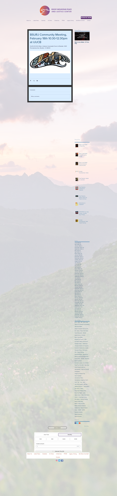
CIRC (85, 339)
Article (78, 330)
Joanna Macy (86, 386)
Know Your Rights (78, 392)
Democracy (85, 354)
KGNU (81, 388)
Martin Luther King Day (80, 403)
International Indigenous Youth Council (82, 380)
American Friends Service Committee (82, 328)
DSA (76, 352)
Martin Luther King (79, 401)
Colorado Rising (78, 350)
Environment (86, 363)
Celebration (85, 343)
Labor (84, 392)
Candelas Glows (78, 343)
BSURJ (84, 333)
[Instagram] (57, 461)
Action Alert (85, 322)
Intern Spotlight (78, 375)
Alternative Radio (78, 326)
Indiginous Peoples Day (80, 373)
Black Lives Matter (79, 337)
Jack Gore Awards (79, 384)
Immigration (77, 371)
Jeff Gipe (85, 384)
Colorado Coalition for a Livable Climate (82, 348)
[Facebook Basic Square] (75, 423)
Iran (78, 382)
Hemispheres (77, 369)
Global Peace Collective (80, 367)
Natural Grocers (78, 416)
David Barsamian (78, 354)
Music (76, 410)
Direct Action (77, 358)
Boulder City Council (79, 339)
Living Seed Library (82, 397)
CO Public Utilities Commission (81, 341)
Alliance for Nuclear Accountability (82, 324)
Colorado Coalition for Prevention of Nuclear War (82, 345)
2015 (76, 322)
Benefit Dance (78, 335)
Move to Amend (84, 407)
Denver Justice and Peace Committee (82, 356)
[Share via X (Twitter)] (34, 80)
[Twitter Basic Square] (77, 423)
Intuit (76, 382)
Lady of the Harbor (85, 395)
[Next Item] (87, 36)
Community (84, 350)
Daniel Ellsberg (80, 352)
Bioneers (83, 335)
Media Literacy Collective (80, 405)
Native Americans (78, 414)
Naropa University (78, 412)
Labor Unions (78, 395)
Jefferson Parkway (79, 386)
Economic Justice (78, 363)
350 (81, 322)
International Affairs (79, 377)
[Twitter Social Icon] (59, 461)
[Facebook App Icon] (62, 461)
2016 (79, 322)
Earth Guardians (78, 360)
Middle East (77, 407)
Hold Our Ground (85, 369)
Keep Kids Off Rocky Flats (80, 390)
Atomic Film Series (84, 330)
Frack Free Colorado (79, 365)
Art (75, 330)
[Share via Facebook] (30, 80)
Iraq (81, 382)
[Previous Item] (76, 36)
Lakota (76, 397)
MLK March (77, 399)
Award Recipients (78, 333)
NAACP (79, 410)
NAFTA (83, 410)
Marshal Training (84, 399)
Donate (82, 358)
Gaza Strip (86, 365)
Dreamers (87, 358)
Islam (84, 382)
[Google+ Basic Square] (79, 423)
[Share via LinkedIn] (37, 80)
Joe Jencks (77, 388)
